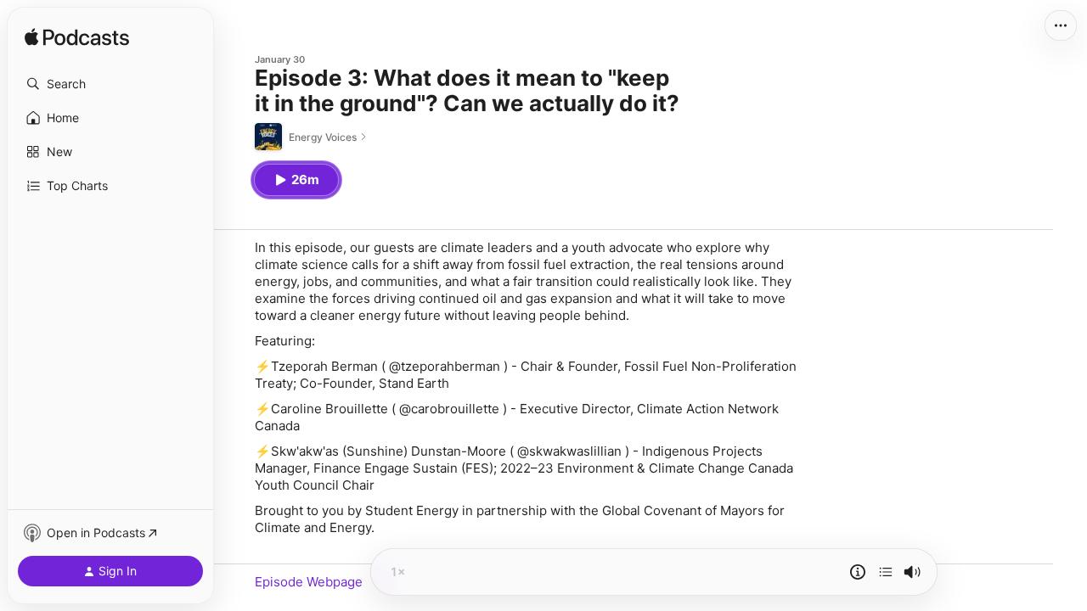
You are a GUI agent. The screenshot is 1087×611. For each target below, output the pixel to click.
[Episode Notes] (858, 572)
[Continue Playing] (886, 572)
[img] (77, 38)
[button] (110, 84)
